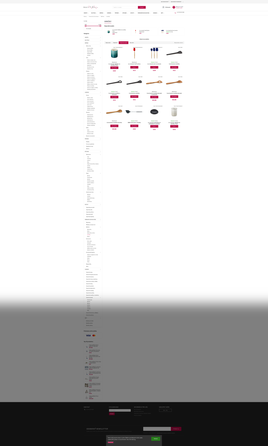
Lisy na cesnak (90, 246)
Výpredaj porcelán (90, 207)
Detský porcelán (89, 320)
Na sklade (93, 28)
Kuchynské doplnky (90, 252)
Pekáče (87, 141)
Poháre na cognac (90, 75)
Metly (88, 231)
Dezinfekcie (89, 201)
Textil (87, 173)
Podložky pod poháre (91, 89)
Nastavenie (110, 442)
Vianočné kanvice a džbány (92, 312)
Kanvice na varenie (90, 135)
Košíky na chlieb (90, 188)
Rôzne (88, 236)
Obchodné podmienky (176, 1)
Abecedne (132, 42)
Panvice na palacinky (91, 123)
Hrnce (87, 95)
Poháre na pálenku (91, 80)
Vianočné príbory (90, 315)
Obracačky (89, 229)
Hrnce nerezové (90, 101)
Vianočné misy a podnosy (91, 279)
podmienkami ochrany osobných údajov (166, 432)
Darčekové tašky (90, 170)
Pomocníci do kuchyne (90, 219)
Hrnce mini (89, 104)
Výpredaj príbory (90, 212)
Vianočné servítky (90, 292)
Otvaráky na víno (90, 67)
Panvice (88, 112)
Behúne (88, 179)
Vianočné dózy (89, 283)
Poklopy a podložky (91, 108)
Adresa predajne (138, 415)
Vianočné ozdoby (90, 290)
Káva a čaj (88, 45)
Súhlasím (156, 438)
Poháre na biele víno (91, 60)
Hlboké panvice (90, 116)
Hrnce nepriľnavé (90, 102)
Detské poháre (89, 323)
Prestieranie (89, 299)
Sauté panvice (90, 120)
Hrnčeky (88, 55)
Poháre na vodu (90, 73)
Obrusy (88, 175)
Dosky (88, 258)
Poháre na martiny (91, 77)
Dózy (87, 266)
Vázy (88, 156)
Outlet (86, 204)
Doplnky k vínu (90, 68)
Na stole (87, 40)
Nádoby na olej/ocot (90, 224)
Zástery (88, 306)
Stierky (87, 148)
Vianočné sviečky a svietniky (92, 295)
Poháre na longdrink (91, 78)
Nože (87, 127)
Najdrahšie (115, 42)
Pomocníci (88, 238)
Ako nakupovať (165, 1)
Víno (87, 57)
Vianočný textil (89, 297)
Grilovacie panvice (91, 121)
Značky (86, 37)
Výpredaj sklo (89, 209)
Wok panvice (89, 118)
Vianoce (87, 269)
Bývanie (87, 151)
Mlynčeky (88, 222)
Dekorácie (88, 154)
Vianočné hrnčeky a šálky (91, 281)
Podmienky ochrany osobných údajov (142, 413)
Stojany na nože (90, 131)
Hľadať (142, 7)
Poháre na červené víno (92, 61)
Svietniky (89, 158)
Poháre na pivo (90, 82)
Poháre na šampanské (91, 63)
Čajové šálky (89, 51)
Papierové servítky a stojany (93, 163)
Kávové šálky (89, 50)
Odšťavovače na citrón (91, 248)
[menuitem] (87, 13)
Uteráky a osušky (90, 180)
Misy (88, 162)
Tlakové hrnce (90, 106)
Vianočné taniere (90, 276)
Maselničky (88, 264)
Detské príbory (89, 325)
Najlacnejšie (108, 42)
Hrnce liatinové (90, 99)
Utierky (88, 305)
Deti (86, 318)
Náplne (88, 199)
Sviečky (88, 165)
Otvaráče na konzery (91, 244)
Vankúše (89, 184)
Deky (88, 186)
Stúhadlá (89, 242)
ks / (165, 410)
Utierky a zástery (90, 182)
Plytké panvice (90, 114)
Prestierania (89, 177)
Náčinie (87, 227)
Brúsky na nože (90, 133)
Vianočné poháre (90, 286)
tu (135, 439)
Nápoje (86, 43)
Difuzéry (89, 194)
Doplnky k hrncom (90, 110)
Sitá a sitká (89, 241)
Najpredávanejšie (123, 42)
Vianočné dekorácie (90, 288)
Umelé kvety (89, 169)
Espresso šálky (90, 48)
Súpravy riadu (90, 97)
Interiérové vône (90, 192)
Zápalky (88, 167)
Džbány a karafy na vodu (92, 84)
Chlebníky (89, 256)
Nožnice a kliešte (90, 249)
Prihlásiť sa (176, 428)
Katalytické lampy (90, 198)
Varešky (88, 234)
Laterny (88, 160)
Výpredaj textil (89, 214)
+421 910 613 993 (90, 409)
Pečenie (87, 138)
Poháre (87, 71)
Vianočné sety (89, 272)
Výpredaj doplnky (90, 216)
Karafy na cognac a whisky (92, 87)
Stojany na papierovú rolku (92, 254)
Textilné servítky (90, 189)
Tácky (88, 261)
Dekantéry (89, 65)
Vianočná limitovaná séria (92, 274)
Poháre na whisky (90, 85)
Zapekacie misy (89, 146)
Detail (134, 67)
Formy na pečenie (90, 144)
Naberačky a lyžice (91, 232)
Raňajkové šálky (90, 53)
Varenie (87, 92)
